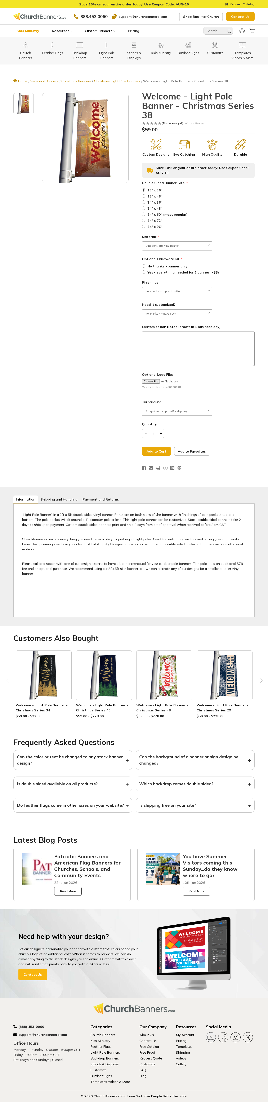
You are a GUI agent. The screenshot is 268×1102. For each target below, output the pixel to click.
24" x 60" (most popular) (167, 214)
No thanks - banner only (167, 266)
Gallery (181, 1064)
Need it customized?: (159, 304)
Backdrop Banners (104, 1058)
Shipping (183, 1052)
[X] (165, 468)
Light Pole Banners (105, 1052)
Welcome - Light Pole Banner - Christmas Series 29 (223, 707)
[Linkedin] (172, 468)
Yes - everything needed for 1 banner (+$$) (183, 272)
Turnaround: (152, 402)
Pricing (133, 31)
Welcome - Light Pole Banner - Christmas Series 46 (102, 707)
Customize (98, 1070)
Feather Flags (100, 1046)
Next (260, 681)
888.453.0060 (94, 16)
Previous (8, 681)
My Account (185, 1035)
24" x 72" (154, 220)
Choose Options (43, 680)
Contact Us (240, 16)
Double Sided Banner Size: (165, 183)
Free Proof (147, 1052)
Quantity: (150, 424)
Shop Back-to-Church (201, 16)
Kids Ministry (28, 31)
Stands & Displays (104, 1064)
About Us (146, 1035)
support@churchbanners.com (143, 16)
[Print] (158, 468)
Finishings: (150, 282)
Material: (150, 237)
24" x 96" (154, 227)
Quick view (44, 670)
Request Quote (150, 1058)
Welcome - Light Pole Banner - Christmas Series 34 (42, 707)
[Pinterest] (179, 468)
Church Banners (102, 1035)
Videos (181, 1058)
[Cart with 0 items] (252, 30)
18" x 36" (154, 190)
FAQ (142, 1070)
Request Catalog (242, 4)
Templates (184, 1046)
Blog (142, 1076)
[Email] (151, 468)
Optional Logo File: (157, 374)
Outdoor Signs (101, 1076)
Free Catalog (149, 1046)
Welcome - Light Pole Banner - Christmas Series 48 (162, 707)
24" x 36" (154, 202)
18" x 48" (154, 196)
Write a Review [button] (194, 123)
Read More (68, 891)
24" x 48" (154, 208)
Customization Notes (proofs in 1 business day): (182, 327)
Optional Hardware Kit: (162, 259)
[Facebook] (144, 468)
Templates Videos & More (110, 1082)
